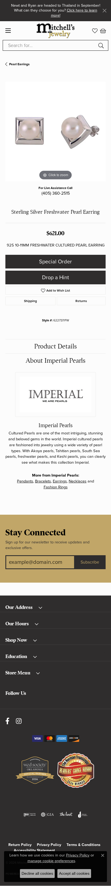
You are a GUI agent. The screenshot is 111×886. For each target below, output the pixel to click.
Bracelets (43, 481)
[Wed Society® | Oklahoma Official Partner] (34, 770)
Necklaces (77, 481)
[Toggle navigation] (8, 30)
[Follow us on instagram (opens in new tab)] (19, 721)
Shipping (30, 301)
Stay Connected (35, 533)
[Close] (104, 10)
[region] (55, 131)
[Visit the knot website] (65, 815)
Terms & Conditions (83, 845)
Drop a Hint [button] (55, 277)
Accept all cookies (74, 873)
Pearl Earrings (19, 64)
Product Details (55, 346)
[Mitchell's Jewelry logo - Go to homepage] (55, 31)
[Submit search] (102, 45)
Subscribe (90, 562)
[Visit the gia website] (47, 815)
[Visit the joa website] (83, 815)
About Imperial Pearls (55, 361)
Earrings (60, 481)
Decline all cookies (37, 873)
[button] (95, 30)
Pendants (25, 481)
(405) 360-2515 (55, 193)
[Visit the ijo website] (29, 815)
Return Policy (20, 845)
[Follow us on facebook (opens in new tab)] (7, 721)
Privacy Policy (49, 845)
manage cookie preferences (51, 861)
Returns (81, 301)
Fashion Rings (56, 487)
